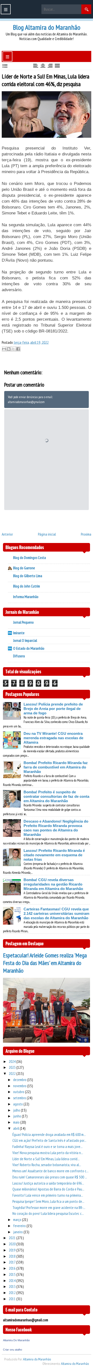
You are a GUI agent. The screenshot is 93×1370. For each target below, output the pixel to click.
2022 (12, 1073)
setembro (20, 1098)
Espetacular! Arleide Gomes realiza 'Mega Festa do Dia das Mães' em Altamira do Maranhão (45, 962)
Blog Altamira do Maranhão (46, 27)
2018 (12, 1256)
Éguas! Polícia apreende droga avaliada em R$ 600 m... (49, 1134)
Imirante (19, 633)
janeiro (18, 1232)
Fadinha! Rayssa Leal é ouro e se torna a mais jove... (47, 1146)
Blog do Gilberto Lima (27, 575)
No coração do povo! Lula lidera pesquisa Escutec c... (48, 1213)
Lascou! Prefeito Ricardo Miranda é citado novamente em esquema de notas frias (54, 854)
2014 (12, 1280)
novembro (20, 1086)
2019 (12, 1250)
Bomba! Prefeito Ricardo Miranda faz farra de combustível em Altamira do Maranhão (56, 767)
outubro (19, 1091)
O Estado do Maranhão (28, 648)
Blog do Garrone (24, 568)
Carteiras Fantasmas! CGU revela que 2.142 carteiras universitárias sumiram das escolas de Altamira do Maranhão (56, 913)
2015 (12, 1274)
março (17, 1219)
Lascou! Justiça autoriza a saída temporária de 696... (48, 1183)
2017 (12, 1262)
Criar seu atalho (12, 1349)
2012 (12, 1292)
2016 (12, 1268)
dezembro (20, 1079)
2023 (12, 1067)
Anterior (7, 534)
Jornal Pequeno (23, 622)
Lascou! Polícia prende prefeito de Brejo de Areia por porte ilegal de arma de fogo (53, 708)
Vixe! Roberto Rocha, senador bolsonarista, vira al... (46, 1164)
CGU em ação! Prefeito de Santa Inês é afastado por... (49, 1140)
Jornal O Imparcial (25, 640)
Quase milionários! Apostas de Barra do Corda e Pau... (48, 1189)
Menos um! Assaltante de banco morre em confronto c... (50, 1171)
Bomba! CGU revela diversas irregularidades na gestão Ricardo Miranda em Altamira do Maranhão (53, 884)
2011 (12, 1298)
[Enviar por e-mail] (3, 348)
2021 (12, 1237)
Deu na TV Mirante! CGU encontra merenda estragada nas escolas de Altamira (53, 737)
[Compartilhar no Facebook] (18, 348)
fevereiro (20, 1225)
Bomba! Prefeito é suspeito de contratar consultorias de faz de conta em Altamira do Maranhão (56, 796)
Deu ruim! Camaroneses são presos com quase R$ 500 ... (49, 1177)
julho (17, 1110)
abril (16, 1128)
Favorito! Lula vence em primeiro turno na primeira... (47, 1195)
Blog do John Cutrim (26, 586)
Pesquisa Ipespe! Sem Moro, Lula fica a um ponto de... (48, 1201)
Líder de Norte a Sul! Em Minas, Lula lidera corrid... (46, 1159)
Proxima (86, 534)
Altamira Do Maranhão (16, 1340)
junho (17, 1116)
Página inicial (47, 534)
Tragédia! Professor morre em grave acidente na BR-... (48, 1207)
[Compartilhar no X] (13, 348)
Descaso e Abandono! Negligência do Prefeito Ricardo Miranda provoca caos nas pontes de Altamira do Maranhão (56, 828)
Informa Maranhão (25, 596)
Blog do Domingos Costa (29, 557)
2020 (12, 1244)
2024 (12, 1061)
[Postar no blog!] (8, 348)
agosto (18, 1104)
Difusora (19, 656)
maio (16, 1122)
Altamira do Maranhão (37, 1359)
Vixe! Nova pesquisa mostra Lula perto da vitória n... (47, 1152)
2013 (12, 1286)
